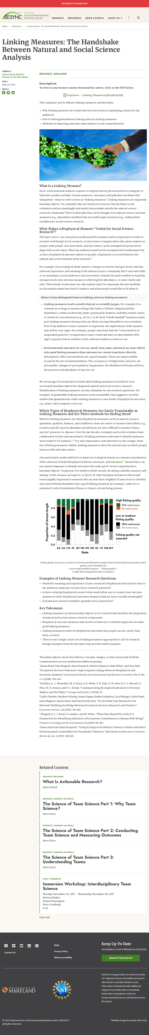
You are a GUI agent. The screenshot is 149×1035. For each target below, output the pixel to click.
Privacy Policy (61, 951)
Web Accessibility (63, 957)
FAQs (56, 945)
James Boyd (50, 787)
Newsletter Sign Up (120, 958)
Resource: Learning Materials (58, 799)
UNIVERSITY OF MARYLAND (75, 3)
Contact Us (10, 952)
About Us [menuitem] (113, 18)
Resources (17, 26)
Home (4, 26)
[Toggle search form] (138, 17)
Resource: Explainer (53, 74)
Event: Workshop (52, 879)
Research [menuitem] (58, 18)
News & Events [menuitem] (94, 18)
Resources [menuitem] (74, 18)
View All (44, 917)
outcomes (116, 461)
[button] (93, 525)
